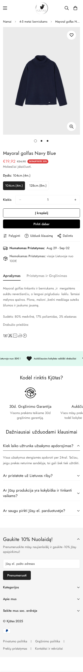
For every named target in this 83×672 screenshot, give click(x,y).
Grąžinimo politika (47, 641)
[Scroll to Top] (76, 651)
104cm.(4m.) (15, 186)
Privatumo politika (15, 641)
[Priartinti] (71, 126)
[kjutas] (41, 8)
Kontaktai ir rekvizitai (49, 648)
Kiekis (7, 199)
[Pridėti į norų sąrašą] (71, 35)
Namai (7, 21)
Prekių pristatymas (15, 648)
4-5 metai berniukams (33, 21)
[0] (75, 8)
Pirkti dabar (41, 224)
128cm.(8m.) (39, 186)
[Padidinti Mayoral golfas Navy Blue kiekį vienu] (75, 199)
